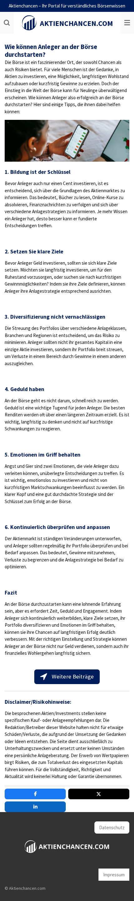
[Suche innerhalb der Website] (7, 23)
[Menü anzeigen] (127, 23)
